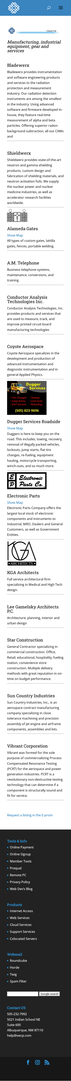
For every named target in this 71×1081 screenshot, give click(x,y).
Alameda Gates (22, 228)
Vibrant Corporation (27, 746)
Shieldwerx (19, 153)
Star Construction (25, 640)
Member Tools (21, 861)
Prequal (15, 868)
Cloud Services (21, 925)
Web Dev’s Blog (21, 889)
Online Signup (20, 854)
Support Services (22, 931)
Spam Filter (18, 981)
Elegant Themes (43, 1070)
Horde (14, 967)
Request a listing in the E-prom (30, 815)
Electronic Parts (23, 496)
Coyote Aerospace (25, 346)
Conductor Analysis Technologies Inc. (27, 299)
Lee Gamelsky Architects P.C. (33, 609)
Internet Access (21, 911)
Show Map (15, 235)
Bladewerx (18, 65)
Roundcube (18, 960)
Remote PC (18, 875)
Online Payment (22, 847)
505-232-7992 (17, 1014)
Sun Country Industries (31, 695)
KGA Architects (23, 572)
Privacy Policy (20, 882)
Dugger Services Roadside (33, 421)
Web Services (20, 918)
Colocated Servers (23, 939)
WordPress (44, 1075)
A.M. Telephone (23, 263)
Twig (13, 974)
